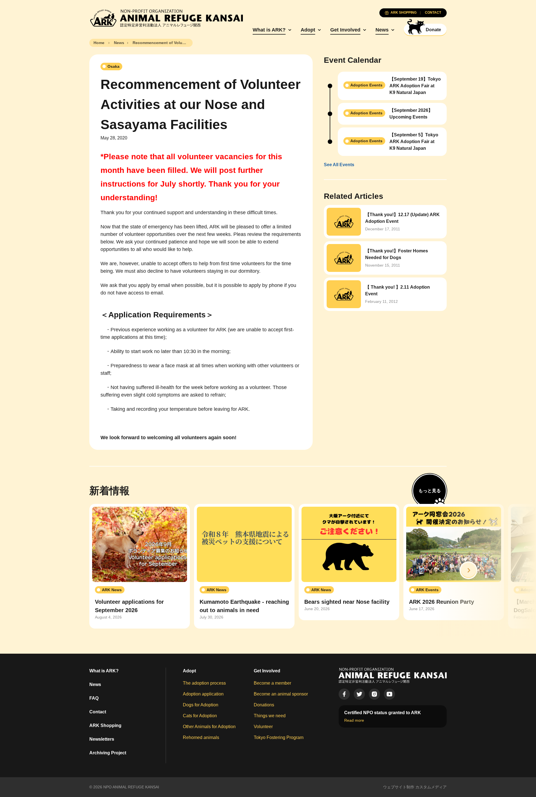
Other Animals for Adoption (209, 726)
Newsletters (101, 739)
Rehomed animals (201, 737)
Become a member (272, 683)
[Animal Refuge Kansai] (166, 18)
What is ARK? (269, 30)
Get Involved (345, 30)
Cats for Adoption (200, 715)
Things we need (270, 715)
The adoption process (204, 683)
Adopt (308, 30)
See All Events (339, 164)
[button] (468, 570)
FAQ (94, 698)
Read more (354, 720)
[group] (139, 566)
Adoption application (203, 694)
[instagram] (374, 694)
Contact (97, 711)
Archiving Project (107, 752)
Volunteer (263, 726)
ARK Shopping (105, 725)
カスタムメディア (431, 787)
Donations (264, 704)
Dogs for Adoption (200, 704)
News (382, 30)
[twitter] (359, 694)
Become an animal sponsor (281, 694)
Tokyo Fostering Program (278, 737)
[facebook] (344, 694)
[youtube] (389, 694)
